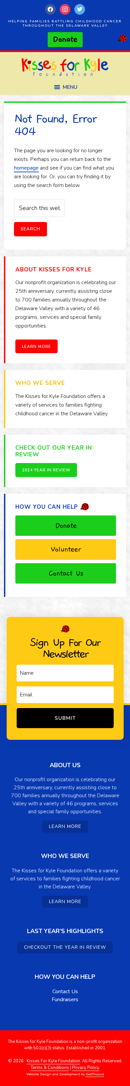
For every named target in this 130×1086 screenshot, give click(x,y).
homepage (26, 168)
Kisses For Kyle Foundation (65, 69)
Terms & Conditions (50, 1068)
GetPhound (95, 1074)
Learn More (36, 346)
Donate (66, 525)
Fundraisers (65, 999)
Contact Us (65, 573)
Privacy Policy (85, 1068)
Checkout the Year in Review (65, 947)
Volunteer (66, 549)
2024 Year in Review (46, 470)
